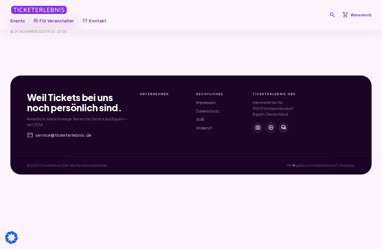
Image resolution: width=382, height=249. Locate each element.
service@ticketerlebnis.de (59, 135)
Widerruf (204, 128)
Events (17, 20)
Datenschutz (207, 111)
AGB (200, 119)
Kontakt (94, 20)
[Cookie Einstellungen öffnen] (11, 237)
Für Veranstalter (53, 20)
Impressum (206, 102)
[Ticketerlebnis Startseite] (39, 10)
